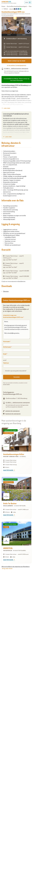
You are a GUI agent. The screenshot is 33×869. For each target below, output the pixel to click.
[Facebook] (16, 9)
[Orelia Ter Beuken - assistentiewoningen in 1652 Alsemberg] (16, 489)
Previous (4, 31)
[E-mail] (14, 9)
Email (4, 354)
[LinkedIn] (18, 9)
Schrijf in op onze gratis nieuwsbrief (15, 371)
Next (28, 31)
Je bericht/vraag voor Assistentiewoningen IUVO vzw (13, 316)
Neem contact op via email (16, 61)
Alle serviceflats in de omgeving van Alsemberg (15, 566)
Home (3, 6)
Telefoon (6, 363)
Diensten (6, 291)
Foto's (9, 34)
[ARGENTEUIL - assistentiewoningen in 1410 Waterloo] (16, 533)
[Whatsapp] (20, 9)
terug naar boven (7, 568)
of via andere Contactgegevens (16, 65)
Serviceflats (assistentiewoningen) (17, 6)
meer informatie (8, 470)
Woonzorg (6, 1)
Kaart (24, 34)
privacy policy (6, 384)
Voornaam (6, 341)
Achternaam (7, 347)
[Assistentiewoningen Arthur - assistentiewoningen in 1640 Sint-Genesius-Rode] (16, 439)
